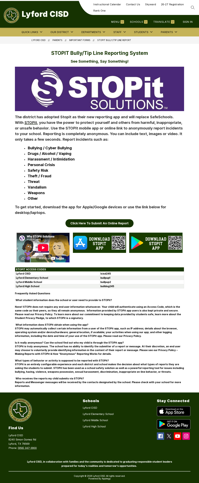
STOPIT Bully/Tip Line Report (114, 40)
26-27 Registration (172, 4)
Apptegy (106, 478)
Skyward (150, 4)
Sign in (188, 21)
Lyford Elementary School (98, 414)
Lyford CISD (39, 40)
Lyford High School (94, 426)
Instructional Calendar (107, 4)
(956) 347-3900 (27, 448)
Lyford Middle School (95, 420)
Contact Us (133, 4)
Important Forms (79, 40)
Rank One (99, 10)
